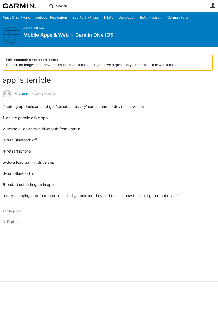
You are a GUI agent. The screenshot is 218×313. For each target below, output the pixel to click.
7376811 (21, 94)
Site (41, 6)
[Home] (19, 5)
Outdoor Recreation (51, 17)
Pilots (108, 17)
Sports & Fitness (85, 17)
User (212, 5)
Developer (127, 17)
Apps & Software (16, 17)
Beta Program (151, 17)
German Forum (179, 17)
